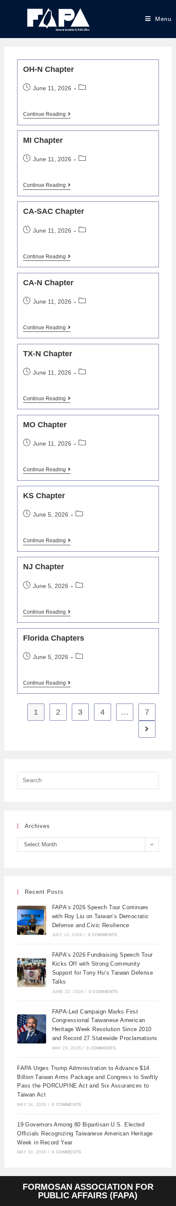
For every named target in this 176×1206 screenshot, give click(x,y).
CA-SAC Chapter (53, 211)
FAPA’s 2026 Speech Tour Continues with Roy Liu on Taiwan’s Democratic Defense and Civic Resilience (100, 916)
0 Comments (102, 934)
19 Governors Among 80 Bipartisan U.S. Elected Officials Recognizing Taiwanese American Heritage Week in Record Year (85, 1133)
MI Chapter (43, 140)
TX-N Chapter (47, 353)
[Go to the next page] (146, 729)
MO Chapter (45, 424)
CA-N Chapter (48, 282)
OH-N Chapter (48, 69)
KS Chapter (44, 495)
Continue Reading (46, 114)
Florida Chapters (53, 638)
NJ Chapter (43, 566)
